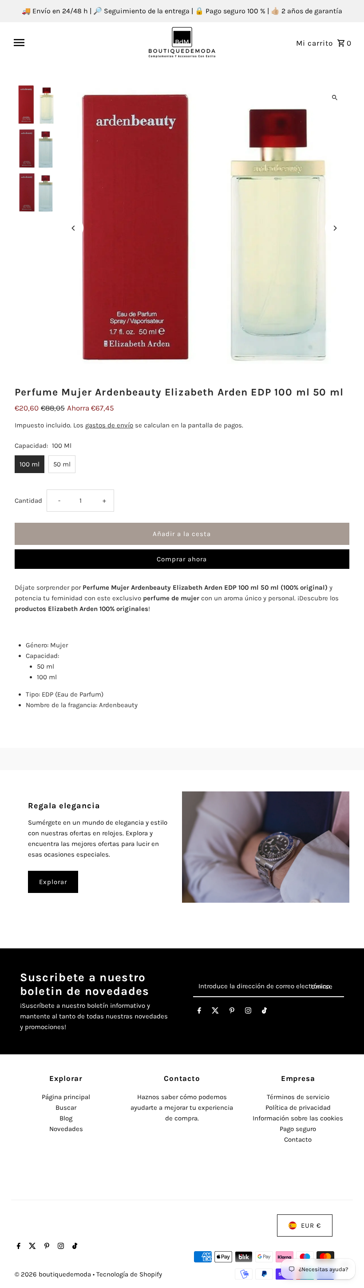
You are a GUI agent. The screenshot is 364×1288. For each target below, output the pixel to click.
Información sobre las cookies (298, 1118)
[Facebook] (199, 1012)
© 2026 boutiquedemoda (54, 1274)
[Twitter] (215, 1012)
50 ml (62, 464)
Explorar (53, 882)
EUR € (311, 1225)
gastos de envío (109, 425)
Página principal (66, 1097)
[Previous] (73, 228)
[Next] (335, 228)
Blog (65, 1118)
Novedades (66, 1129)
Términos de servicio (298, 1097)
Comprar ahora (182, 559)
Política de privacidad (298, 1108)
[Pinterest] (231, 1012)
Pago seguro (298, 1129)
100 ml (30, 464)
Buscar (65, 1108)
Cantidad (28, 501)
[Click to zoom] (335, 98)
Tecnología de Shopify (129, 1274)
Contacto (298, 1139)
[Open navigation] (77, 42)
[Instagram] (248, 1012)
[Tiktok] (264, 1012)
